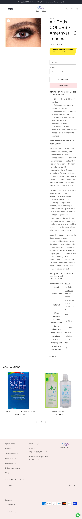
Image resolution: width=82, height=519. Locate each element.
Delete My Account (12, 468)
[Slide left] (36, 422)
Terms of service (11, 453)
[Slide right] (45, 422)
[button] (4, 9)
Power (52, 58)
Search (8, 449)
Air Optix (68, 287)
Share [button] (54, 356)
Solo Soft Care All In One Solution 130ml (20, 411)
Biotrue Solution (58, 411)
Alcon (67, 284)
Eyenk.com (14, 512)
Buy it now (63, 85)
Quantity (53, 67)
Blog (7, 473)
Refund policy (10, 463)
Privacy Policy (10, 458)
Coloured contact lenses (69, 293)
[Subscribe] (41, 485)
